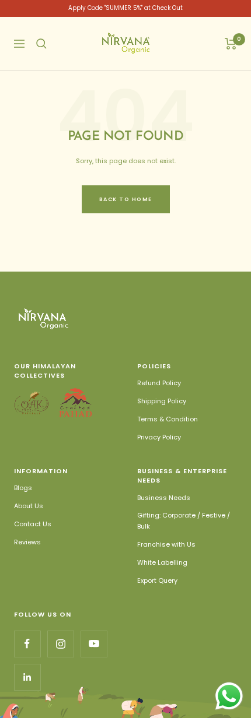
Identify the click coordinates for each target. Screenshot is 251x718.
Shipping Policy (161, 401)
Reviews (27, 542)
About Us (28, 506)
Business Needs (163, 497)
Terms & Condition (167, 419)
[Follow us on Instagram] (60, 644)
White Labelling (162, 562)
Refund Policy (159, 383)
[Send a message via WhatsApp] (229, 696)
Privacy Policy (159, 437)
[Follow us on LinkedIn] (27, 677)
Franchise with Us (166, 544)
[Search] (41, 43)
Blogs (23, 487)
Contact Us (32, 524)
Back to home (125, 199)
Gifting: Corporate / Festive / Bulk (183, 521)
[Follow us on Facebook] (27, 644)
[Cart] (231, 44)
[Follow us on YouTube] (94, 644)
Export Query (157, 580)
